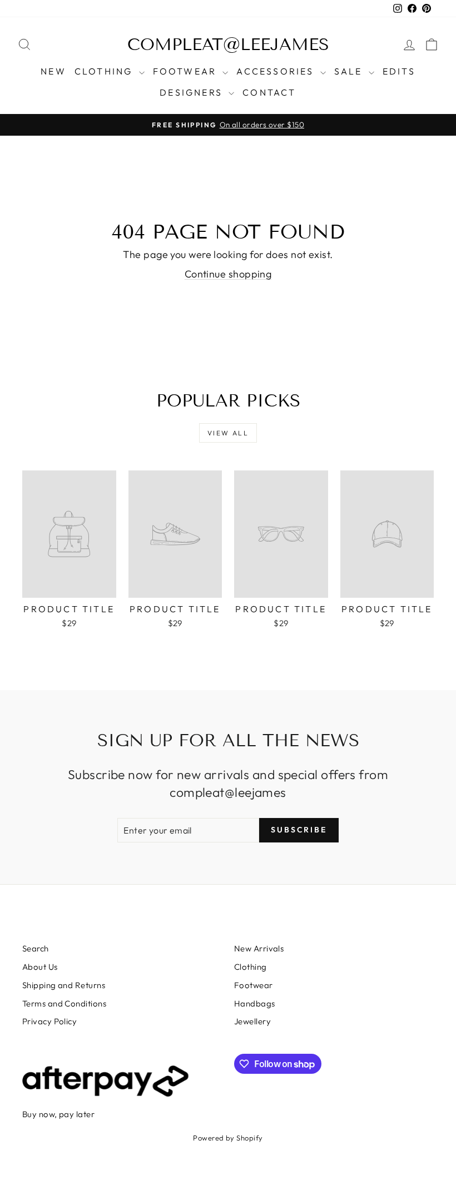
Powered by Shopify (227, 1137)
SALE (350, 71)
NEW (53, 71)
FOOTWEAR (186, 71)
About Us (40, 966)
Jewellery (252, 1021)
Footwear (253, 985)
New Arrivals (259, 948)
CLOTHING (105, 71)
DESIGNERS (193, 92)
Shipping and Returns (63, 985)
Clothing (250, 966)
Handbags (254, 1003)
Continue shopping (228, 273)
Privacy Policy (49, 1021)
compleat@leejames (228, 44)
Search (35, 948)
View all (228, 433)
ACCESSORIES (276, 71)
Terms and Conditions (64, 1003)
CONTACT (269, 92)
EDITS (399, 71)
